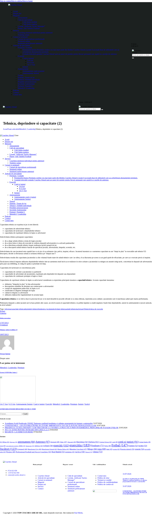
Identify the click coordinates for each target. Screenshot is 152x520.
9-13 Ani (12, 404)
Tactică (87, 404)
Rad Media (78, 513)
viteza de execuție (96, 309)
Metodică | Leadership (27, 129)
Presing (10, 452)
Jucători (8, 448)
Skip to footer (27, 1)
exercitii (61, 445)
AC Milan (4, 442)
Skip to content (5, 1)
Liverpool (22, 449)
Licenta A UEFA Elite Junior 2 (8, 372)
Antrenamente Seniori (24, 404)
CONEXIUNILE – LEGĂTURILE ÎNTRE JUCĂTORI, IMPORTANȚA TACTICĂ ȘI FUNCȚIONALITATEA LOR (50, 426)
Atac (63, 442)
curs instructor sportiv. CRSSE (15, 446)
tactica (80, 452)
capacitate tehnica (17, 309)
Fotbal (120, 445)
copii (115, 442)
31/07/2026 (127, 474)
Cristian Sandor (144, 442)
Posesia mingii (127, 449)
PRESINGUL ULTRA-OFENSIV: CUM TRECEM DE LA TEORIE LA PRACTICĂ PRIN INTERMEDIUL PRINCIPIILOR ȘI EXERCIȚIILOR (61, 428)
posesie (139, 449)
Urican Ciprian (5, 354)
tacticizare (80, 309)
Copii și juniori (39, 404)
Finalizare (97, 445)
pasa (102, 449)
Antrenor (43, 441)
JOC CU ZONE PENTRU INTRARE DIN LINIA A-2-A (27, 430)
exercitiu (80, 445)
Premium (21, 368)
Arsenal (55, 442)
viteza (97, 451)
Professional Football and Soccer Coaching (33, 452)
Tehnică (87, 309)
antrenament (26, 441)
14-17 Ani (4, 404)
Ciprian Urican (105, 442)
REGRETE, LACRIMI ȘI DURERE (19, 432)
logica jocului (46, 309)
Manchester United (49, 449)
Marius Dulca (63, 449)
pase (109, 449)
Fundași (133, 446)
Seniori (80, 404)
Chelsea (93, 442)
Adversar (7, 309)
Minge (92, 449)
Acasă (5, 129)
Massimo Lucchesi (78, 449)
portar (116, 449)
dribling (39, 446)
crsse (3, 446)
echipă (48, 446)
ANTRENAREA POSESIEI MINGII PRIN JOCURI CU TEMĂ (18, 409)
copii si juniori (128, 441)
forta (39, 309)
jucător (142, 446)
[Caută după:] (11, 414)
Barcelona (82, 442)
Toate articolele (13, 129)
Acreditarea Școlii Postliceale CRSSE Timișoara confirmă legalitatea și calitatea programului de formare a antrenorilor (49, 423)
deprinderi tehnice (31, 309)
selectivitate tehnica (58, 309)
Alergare (13, 442)
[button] (2, 311)
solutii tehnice (71, 309)
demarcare (30, 446)
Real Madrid (58, 452)
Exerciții (48, 404)
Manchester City (34, 449)
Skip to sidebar (16, 1)
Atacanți (72, 442)
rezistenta (70, 452)
